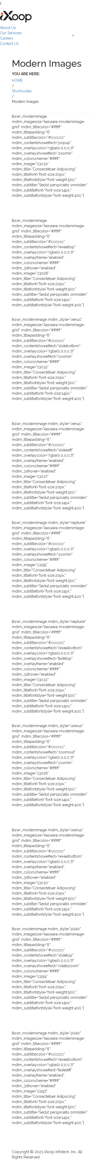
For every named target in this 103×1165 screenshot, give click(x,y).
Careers (6, 38)
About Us (8, 28)
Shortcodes (22, 91)
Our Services (11, 33)
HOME (17, 80)
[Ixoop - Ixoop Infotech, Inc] (16, 15)
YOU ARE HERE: (26, 74)
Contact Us (9, 43)
